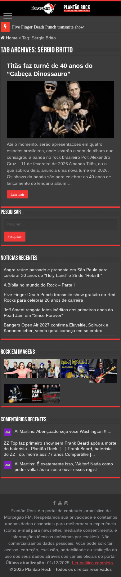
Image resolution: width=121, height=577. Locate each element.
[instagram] (66, 503)
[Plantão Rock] (60, 8)
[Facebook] (54, 503)
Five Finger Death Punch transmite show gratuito (55, 27)
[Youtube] (59, 503)
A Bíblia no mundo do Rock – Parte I (39, 284)
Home (11, 37)
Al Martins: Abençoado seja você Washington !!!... (63, 431)
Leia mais (18, 194)
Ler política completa (93, 562)
